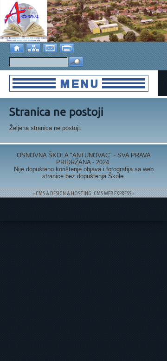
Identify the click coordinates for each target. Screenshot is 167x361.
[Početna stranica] (17, 47)
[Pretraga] (76, 62)
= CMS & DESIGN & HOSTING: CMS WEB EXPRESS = (83, 193)
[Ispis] (67, 47)
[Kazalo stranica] (34, 47)
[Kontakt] (51, 47)
